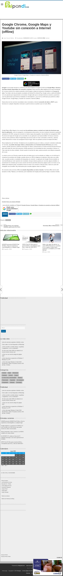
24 (23, 461)
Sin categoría (20, 380)
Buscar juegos (5, 480)
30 (20, 463)
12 (6, 459)
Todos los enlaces (6, 496)
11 (2, 459)
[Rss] (28, 568)
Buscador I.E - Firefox (6, 484)
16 (20, 459)
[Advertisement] (31, 117)
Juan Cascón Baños (9, 38)
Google (8, 220)
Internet (10, 375)
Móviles (20, 377)
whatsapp (25, 79)
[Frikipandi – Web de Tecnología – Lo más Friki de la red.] (19, 5)
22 (16, 461)
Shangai (19, 570)
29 (16, 463)
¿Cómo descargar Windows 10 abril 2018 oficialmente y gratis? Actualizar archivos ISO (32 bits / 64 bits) (13, 363)
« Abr (2, 465)
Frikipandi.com (21, 565)
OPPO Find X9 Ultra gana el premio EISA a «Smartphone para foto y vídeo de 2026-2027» (31, 246)
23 (20, 461)
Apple (9, 372)
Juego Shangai (5, 492)
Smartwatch (5, 382)
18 (3, 461)
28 (13, 463)
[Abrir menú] (2, 4)
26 (6, 463)
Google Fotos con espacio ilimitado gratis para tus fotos (12, 226)
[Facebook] (29, 568)
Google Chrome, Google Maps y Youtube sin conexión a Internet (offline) (40, 205)
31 (23, 463)
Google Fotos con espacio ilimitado (11, 201)
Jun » (6, 465)
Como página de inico (6, 485)
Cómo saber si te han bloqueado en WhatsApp (13, 344)
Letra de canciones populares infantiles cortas (13, 342)
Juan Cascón (29, 565)
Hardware (4, 375)
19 (6, 461)
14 (13, 459)
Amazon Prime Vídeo (6, 556)
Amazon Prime (4, 554)
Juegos (16, 375)
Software (12, 382)
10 (23, 457)
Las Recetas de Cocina (7, 482)
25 (3, 463)
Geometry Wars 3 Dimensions (51, 225)
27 (9, 463)
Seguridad (12, 380)
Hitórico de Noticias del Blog (8, 498)
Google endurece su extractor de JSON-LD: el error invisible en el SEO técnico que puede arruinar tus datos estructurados (12, 427)
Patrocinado (5, 380)
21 (13, 461)
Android (47, 38)
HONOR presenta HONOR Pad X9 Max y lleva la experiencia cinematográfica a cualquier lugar (11, 246)
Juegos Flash (5, 488)
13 (9, 459)
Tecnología (18, 382)
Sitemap (28, 573)
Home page (4, 570)
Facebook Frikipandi (6, 487)
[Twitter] (32, 568)
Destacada (15, 372)
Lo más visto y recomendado (9, 377)
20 (9, 461)
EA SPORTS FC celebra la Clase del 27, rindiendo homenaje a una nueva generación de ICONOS (12, 437)
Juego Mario (4, 490)
